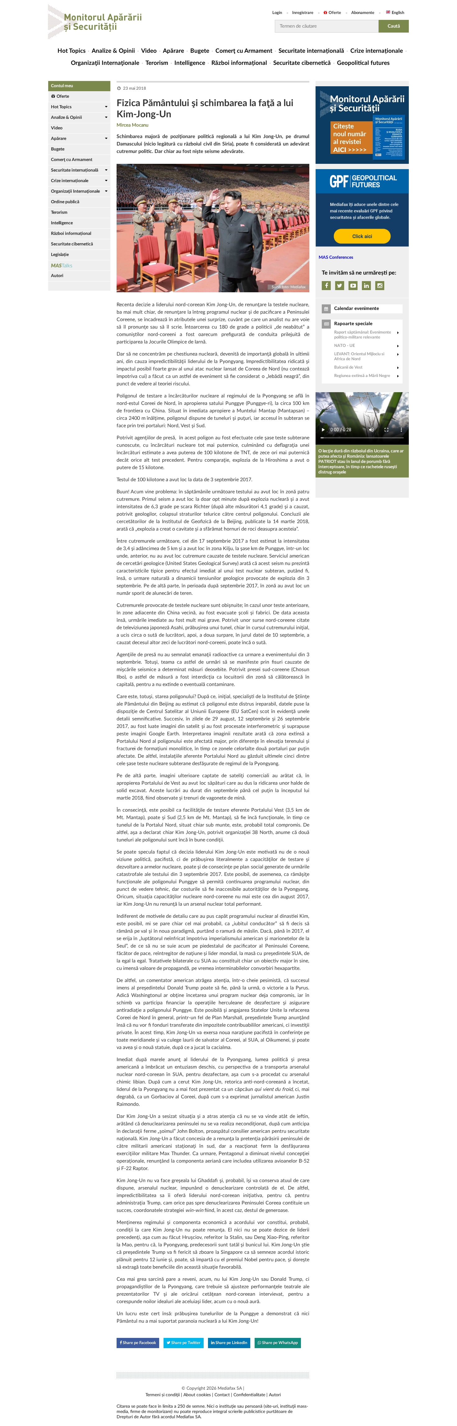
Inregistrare (302, 13)
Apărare (173, 51)
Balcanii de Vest (348, 367)
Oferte (335, 13)
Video (149, 51)
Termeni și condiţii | (163, 1395)
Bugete (199, 51)
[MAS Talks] (79, 265)
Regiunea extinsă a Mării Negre (362, 376)
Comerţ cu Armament (243, 51)
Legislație (60, 255)
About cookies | (198, 1395)
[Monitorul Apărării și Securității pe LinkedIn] (366, 285)
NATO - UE (344, 346)
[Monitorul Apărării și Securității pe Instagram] (379, 285)
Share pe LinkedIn (231, 1343)
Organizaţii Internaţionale (105, 63)
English (398, 13)
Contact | (223, 1395)
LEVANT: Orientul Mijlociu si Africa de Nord (359, 356)
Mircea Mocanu (132, 125)
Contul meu (62, 86)
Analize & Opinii (113, 51)
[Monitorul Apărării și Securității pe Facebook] (326, 285)
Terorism (156, 63)
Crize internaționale (376, 51)
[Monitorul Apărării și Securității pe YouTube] (353, 285)
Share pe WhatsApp (279, 1343)
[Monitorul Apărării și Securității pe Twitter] (339, 285)
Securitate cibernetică (302, 63)
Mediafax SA (230, 1388)
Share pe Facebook (139, 1343)
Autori (57, 276)
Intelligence (189, 63)
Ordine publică (65, 202)
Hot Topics (71, 51)
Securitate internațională (311, 51)
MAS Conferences (336, 257)
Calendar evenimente (356, 308)
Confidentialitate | (250, 1395)
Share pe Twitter (185, 1343)
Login (277, 13)
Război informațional (239, 63)
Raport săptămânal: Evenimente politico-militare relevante (362, 334)
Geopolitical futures (363, 63)
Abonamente (362, 13)
